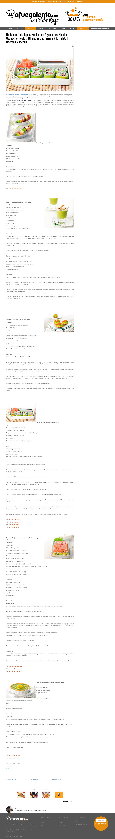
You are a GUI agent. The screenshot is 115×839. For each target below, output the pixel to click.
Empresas (44, 828)
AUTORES (41, 29)
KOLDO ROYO (73, 29)
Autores (43, 825)
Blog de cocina (45, 817)
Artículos (43, 822)
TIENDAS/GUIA (52, 29)
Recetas (43, 820)
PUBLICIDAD (83, 29)
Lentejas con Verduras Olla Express (82, 821)
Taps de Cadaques (81, 817)
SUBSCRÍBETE (101, 820)
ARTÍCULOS (30, 29)
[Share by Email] (71, 802)
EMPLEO (63, 29)
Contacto (61, 820)
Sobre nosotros (63, 817)
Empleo (61, 822)
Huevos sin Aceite (81, 824)
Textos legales (63, 825)
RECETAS (19, 29)
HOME (10, 29)
